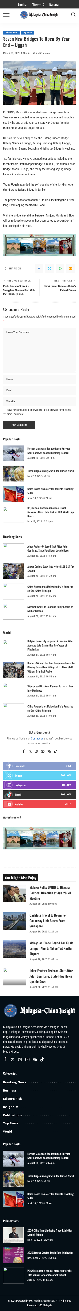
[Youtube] (39, 804)
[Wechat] (49, 751)
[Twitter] (49, 268)
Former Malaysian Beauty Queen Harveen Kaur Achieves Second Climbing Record (48, 450)
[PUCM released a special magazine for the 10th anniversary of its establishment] (13, 1275)
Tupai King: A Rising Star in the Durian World (50, 471)
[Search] (73, 14)
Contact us (37, 738)
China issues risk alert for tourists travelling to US (50, 491)
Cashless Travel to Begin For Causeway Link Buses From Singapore (48, 920)
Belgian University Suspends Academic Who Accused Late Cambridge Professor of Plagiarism (49, 645)
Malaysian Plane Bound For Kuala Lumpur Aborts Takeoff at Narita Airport (51, 948)
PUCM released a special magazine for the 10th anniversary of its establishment (49, 1273)
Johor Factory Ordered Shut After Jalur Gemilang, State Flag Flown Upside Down (48, 548)
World (7, 1131)
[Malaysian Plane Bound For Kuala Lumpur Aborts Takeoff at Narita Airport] (14, 949)
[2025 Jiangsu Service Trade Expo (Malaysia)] (13, 1255)
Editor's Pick (11, 32)
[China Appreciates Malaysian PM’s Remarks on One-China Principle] (13, 591)
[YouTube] (43, 751)
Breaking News (14, 1082)
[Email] (70, 268)
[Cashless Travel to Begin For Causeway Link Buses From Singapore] (14, 921)
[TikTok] (55, 751)
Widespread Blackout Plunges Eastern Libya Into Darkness (50, 688)
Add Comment (43, 53)
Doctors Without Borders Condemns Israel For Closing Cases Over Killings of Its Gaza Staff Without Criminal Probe (51, 667)
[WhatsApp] (60, 268)
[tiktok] (39, 794)
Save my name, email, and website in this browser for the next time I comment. (39, 412)
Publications (12, 1115)
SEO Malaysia (45, 1305)
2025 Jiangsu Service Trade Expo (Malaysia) (50, 1253)
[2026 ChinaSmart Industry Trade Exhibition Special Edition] (13, 1235)
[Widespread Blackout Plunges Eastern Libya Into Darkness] (13, 691)
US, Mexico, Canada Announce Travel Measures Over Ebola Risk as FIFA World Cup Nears (50, 512)
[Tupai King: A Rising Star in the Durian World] (13, 473)
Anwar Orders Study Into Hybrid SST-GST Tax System (50, 568)
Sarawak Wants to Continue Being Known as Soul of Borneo (50, 609)
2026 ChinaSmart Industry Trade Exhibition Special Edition (49, 1232)
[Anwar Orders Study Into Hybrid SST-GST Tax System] (13, 571)
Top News (27, 32)
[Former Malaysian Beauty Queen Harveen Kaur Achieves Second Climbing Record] (13, 453)
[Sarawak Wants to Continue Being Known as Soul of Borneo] (13, 612)
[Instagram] (36, 751)
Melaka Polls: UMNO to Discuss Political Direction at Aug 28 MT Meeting (50, 892)
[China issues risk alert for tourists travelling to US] (13, 494)
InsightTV (10, 1107)
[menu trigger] (8, 14)
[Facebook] (39, 268)
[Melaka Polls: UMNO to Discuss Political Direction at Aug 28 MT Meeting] (14, 893)
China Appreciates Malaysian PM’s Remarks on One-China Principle (50, 588)
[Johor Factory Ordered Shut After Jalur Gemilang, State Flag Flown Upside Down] (13, 551)
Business (10, 1090)
